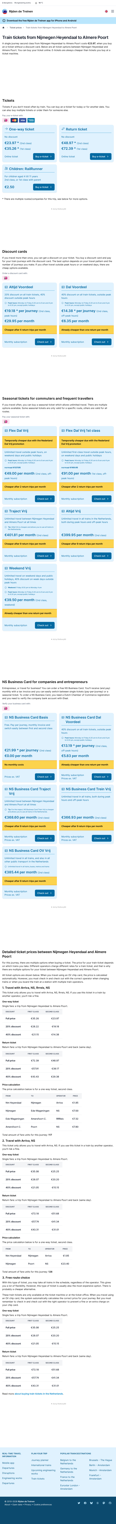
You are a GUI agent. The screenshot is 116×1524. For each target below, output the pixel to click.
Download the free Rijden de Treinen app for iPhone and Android (41, 20)
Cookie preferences (43, 1504)
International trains (41, 1465)
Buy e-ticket (41, 156)
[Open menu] (112, 11)
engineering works (23, 3)
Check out (42, 341)
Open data (17, 1504)
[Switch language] (106, 11)
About (7, 1504)
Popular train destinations (75, 1453)
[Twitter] (79, 1503)
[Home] (4, 27)
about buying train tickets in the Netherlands (39, 1393)
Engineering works (12, 1478)
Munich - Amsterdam (100, 1470)
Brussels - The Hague (100, 1460)
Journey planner (40, 1460)
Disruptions (8, 1473)
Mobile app (8, 1462)
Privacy (27, 1504)
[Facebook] (85, 1503)
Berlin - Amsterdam (99, 1465)
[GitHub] (110, 1503)
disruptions (7, 3)
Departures (8, 1468)
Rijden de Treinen (26, 1501)
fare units (25, 1134)
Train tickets (37, 1478)
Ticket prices (16, 27)
